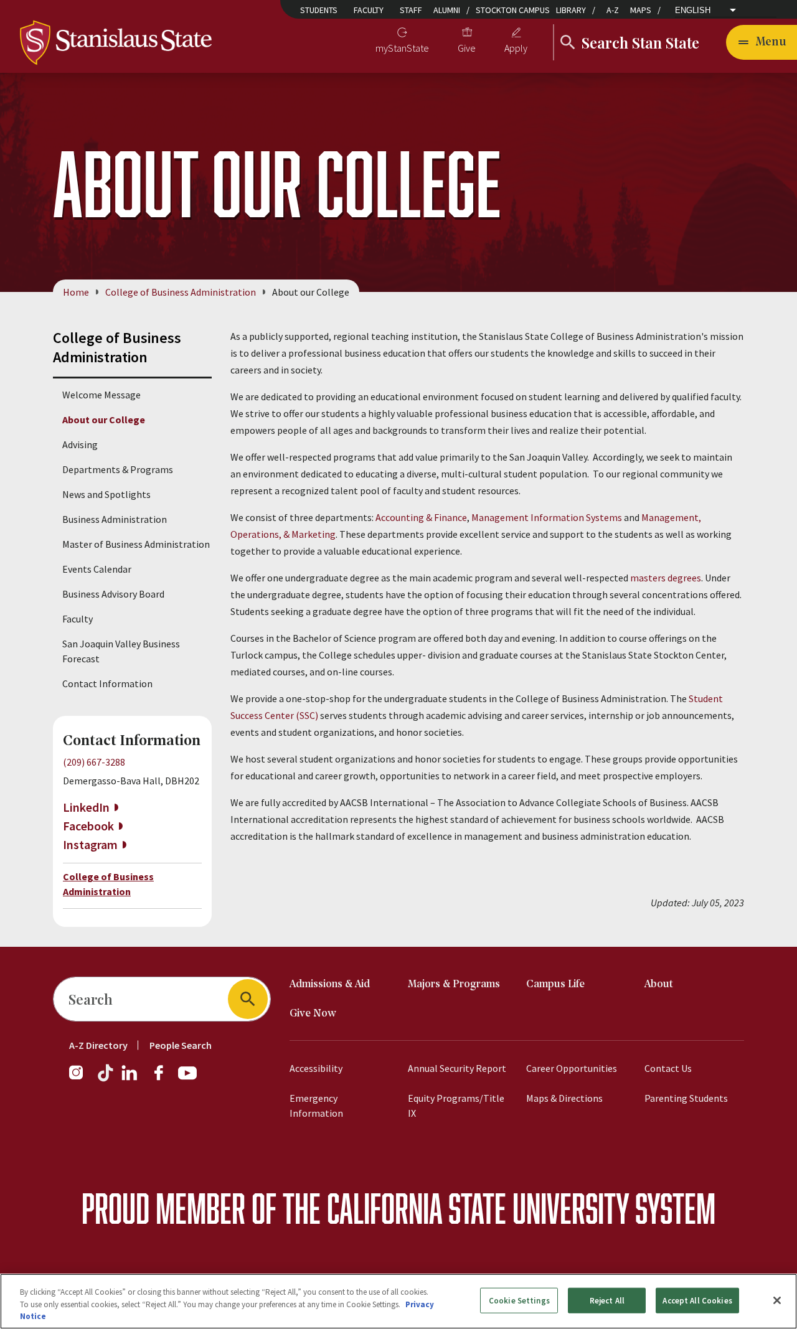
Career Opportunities (571, 1068)
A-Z (612, 10)
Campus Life (555, 984)
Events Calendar (96, 569)
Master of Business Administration (136, 544)
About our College (103, 419)
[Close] (777, 1300)
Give (467, 48)
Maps (640, 10)
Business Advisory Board (113, 594)
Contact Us (668, 1068)
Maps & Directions (564, 1098)
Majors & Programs (454, 984)
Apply (515, 48)
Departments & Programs (117, 469)
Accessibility (316, 1068)
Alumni (446, 10)
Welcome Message (101, 394)
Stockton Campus (513, 10)
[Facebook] (163, 1079)
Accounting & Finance (421, 517)
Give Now (313, 1014)
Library (571, 10)
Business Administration (114, 519)
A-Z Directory (98, 1045)
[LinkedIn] (130, 1079)
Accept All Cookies (697, 1300)
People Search (180, 1045)
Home (76, 292)
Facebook (88, 826)
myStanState (402, 48)
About (658, 984)
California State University (478, 1208)
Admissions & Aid (330, 984)
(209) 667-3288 (94, 762)
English (692, 10)
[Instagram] (81, 1079)
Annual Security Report (457, 1068)
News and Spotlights (106, 494)
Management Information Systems (546, 517)
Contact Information (107, 683)
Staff (411, 10)
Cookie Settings (519, 1300)
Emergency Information (316, 1105)
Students (318, 10)
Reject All (607, 1300)
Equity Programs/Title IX (456, 1105)
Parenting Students (686, 1098)
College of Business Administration (180, 292)
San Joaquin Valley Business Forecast (121, 651)
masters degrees (665, 577)
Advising (80, 444)
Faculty (369, 10)
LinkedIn (86, 807)
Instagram (90, 844)
